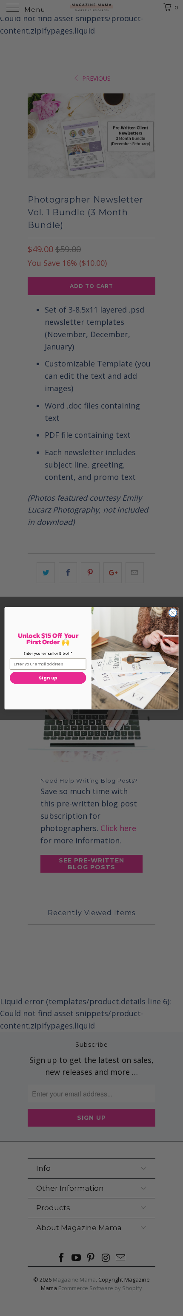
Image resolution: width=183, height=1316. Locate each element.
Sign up (48, 678)
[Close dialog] (173, 612)
